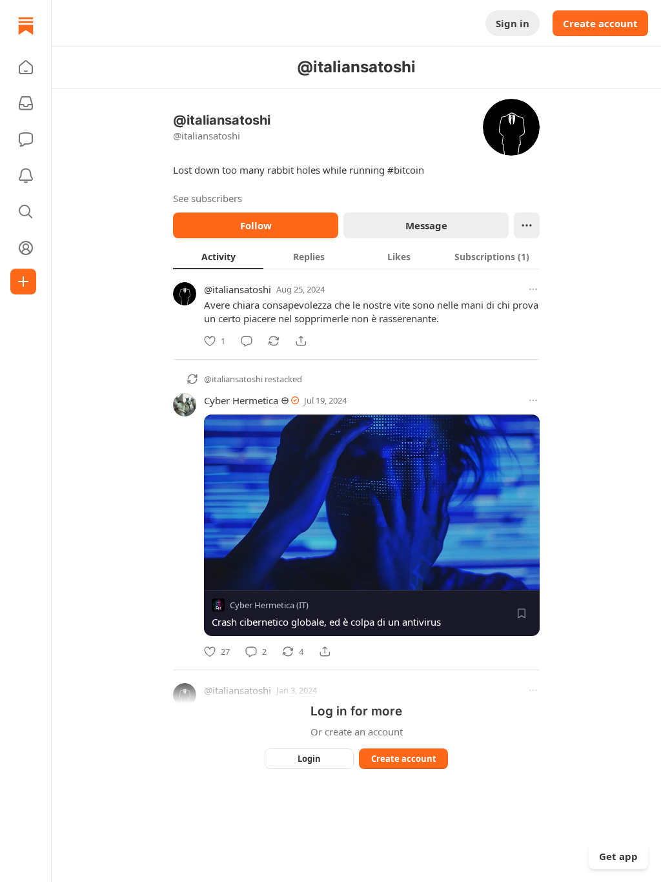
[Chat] (25, 139)
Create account (600, 23)
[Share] (301, 341)
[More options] (533, 289)
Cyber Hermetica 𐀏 (246, 400)
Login (309, 758)
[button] (25, 67)
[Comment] (247, 341)
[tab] (218, 256)
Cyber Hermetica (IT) (269, 605)
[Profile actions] (527, 225)
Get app (618, 856)
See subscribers (207, 198)
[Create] (23, 281)
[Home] (25, 25)
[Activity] (25, 175)
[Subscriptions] (25, 103)
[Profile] (25, 247)
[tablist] (356, 256)
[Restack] (274, 341)
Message (426, 225)
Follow (256, 225)
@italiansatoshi (237, 289)
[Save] (521, 613)
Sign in (512, 23)
